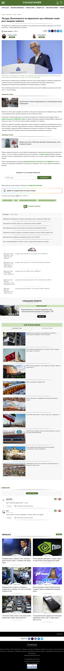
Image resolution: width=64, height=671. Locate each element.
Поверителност (18, 649)
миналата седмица (44, 154)
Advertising (35, 663)
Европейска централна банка (47, 200)
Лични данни (32, 653)
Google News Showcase (35, 185)
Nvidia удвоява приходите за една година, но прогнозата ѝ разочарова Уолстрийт (24, 228)
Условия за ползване (28, 649)
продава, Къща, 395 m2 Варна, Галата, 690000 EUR (27, 271)
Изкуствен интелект (52, 7)
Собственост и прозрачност (7, 651)
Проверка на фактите (21, 651)
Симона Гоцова (12, 35)
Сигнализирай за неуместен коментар (24, 506)
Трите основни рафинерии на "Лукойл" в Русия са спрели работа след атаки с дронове (26, 241)
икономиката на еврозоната (28, 200)
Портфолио (37, 649)
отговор (9, 506)
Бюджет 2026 (40, 7)
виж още (59, 534)
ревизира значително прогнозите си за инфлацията (38, 161)
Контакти (2, 649)
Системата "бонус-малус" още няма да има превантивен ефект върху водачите (16, 617)
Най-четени (14, 214)
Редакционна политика (47, 649)
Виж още (41, 316)
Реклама (8, 649)
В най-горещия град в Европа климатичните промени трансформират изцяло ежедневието (40, 448)
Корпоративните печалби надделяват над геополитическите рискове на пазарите (36, 310)
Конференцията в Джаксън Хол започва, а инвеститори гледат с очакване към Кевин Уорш (26, 219)
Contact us (28, 663)
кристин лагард (7, 200)
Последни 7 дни (17, 328)
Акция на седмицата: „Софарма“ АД (35, 382)
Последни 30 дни (47, 328)
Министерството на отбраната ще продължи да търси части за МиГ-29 (21, 237)
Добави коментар (32, 493)
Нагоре (58, 634)
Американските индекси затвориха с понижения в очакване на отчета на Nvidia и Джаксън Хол (28, 232)
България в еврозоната (17, 7)
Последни (6, 214)
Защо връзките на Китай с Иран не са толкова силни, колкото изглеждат (22, 223)
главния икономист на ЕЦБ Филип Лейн (13, 119)
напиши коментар (34, 206)
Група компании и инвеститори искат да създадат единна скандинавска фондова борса (46, 589)
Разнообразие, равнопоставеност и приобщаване (41, 651)
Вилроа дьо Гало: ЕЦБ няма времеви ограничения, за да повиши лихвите (40, 143)
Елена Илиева (41, 35)
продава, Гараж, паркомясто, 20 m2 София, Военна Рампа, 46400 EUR (32, 262)
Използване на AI (58, 651)
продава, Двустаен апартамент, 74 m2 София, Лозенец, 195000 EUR (32, 288)
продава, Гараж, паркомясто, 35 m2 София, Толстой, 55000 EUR (31, 253)
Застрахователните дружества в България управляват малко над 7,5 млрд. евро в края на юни (47, 618)
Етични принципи (58, 649)
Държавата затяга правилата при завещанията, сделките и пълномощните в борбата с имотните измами (41, 333)
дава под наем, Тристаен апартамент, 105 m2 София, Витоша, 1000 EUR (33, 279)
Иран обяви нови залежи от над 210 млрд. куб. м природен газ (42, 414)
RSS (12, 649)
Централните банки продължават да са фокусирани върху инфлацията (41, 102)
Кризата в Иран (30, 7)
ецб (16, 200)
